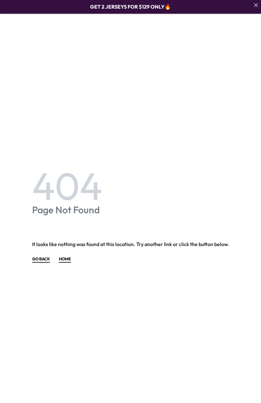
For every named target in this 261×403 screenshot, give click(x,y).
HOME (65, 259)
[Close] (256, 5)
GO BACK (41, 259)
